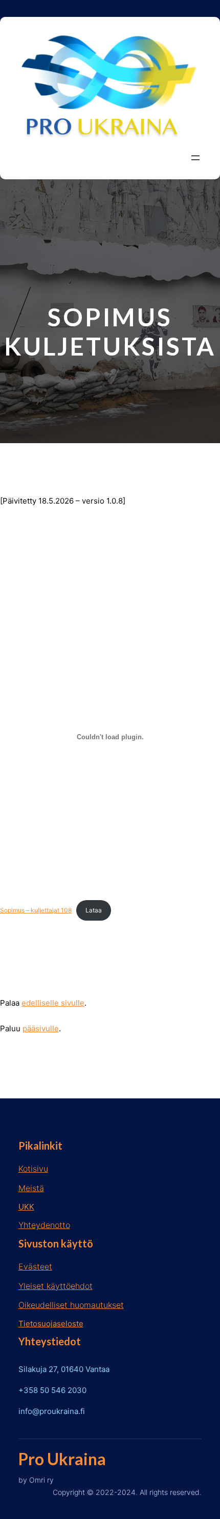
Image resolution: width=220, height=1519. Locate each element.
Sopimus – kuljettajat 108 (36, 910)
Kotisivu (33, 1168)
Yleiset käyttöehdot (55, 1286)
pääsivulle (41, 1028)
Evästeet (35, 1266)
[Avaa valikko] (195, 158)
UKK (26, 1207)
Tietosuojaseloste (50, 1323)
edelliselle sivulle (52, 1003)
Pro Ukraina (62, 1459)
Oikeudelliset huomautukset (71, 1305)
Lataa (93, 910)
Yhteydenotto (44, 1225)
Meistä (31, 1188)
